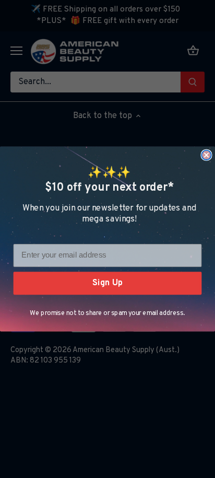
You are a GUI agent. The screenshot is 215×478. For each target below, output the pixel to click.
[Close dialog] (206, 155)
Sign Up (107, 282)
